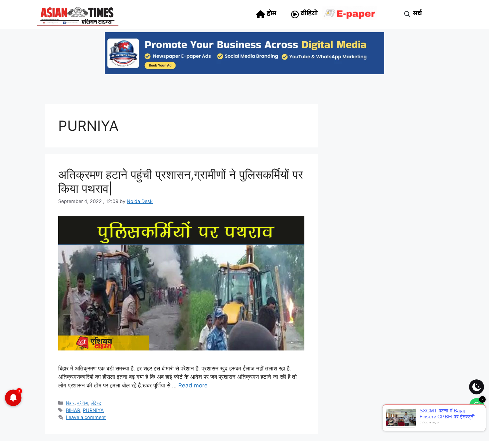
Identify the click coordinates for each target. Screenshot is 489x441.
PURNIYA (93, 410)
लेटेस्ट (96, 403)
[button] (407, 14)
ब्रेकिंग (82, 403)
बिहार (70, 403)
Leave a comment (86, 417)
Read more (193, 385)
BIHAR (73, 410)
